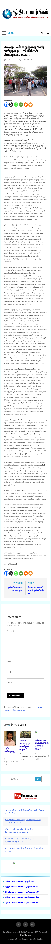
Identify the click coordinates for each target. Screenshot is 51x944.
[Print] (26, 104)
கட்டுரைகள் (24, 939)
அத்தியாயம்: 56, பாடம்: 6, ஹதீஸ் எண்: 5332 (22, 886)
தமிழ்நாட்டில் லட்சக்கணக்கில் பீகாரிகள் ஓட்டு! (42, 744)
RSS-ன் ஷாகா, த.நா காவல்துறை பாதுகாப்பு (25, 745)
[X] (11, 104)
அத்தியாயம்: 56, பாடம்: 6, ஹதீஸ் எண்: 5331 (22, 892)
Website (10, 682)
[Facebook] (6, 104)
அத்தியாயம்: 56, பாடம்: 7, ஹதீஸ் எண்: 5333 (22, 881)
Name (9, 661)
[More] (30, 104)
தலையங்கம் (13, 939)
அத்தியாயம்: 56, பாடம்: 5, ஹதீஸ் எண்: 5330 (22, 897)
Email (9, 672)
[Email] (21, 104)
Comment (11, 631)
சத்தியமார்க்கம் (12, 60)
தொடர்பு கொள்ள (36, 939)
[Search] (38, 779)
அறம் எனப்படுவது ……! (9, 751)
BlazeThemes (25, 935)
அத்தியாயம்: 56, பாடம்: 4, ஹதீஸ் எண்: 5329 (22, 902)
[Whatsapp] (16, 104)
